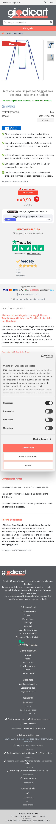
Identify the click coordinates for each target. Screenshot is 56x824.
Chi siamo (28, 615)
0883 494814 (28, 750)
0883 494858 (16, 728)
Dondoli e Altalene (14, 33)
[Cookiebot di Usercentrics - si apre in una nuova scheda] (41, 356)
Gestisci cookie (28, 673)
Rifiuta (28, 465)
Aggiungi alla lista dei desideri (29, 233)
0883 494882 (28, 767)
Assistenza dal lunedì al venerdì (29, 299)
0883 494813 (28, 782)
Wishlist (28, 658)
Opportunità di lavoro (28, 629)
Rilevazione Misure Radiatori (28, 637)
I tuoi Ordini (28, 662)
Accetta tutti (28, 448)
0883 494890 (46, 719)
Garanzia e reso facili (29, 294)
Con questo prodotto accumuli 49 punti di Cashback (27, 100)
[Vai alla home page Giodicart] (28, 13)
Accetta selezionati (28, 456)
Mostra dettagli (40, 439)
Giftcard (28, 669)
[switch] (49, 411)
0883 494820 (28, 797)
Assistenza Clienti (28, 611)
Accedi (12, 2)
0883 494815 (28, 757)
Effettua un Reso (28, 666)
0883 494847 (22, 719)
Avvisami (29, 192)
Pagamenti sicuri (28, 691)
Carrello (49, 2)
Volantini (28, 626)
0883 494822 (28, 805)
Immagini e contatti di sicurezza (16, 549)
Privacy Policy (28, 619)
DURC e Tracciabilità (28, 633)
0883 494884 (28, 775)
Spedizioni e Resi (28, 687)
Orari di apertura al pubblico (33, 728)
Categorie (28, 28)
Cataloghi (28, 622)
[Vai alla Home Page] (3, 33)
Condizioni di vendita (28, 684)
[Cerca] (50, 22)
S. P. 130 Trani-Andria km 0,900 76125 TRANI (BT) (28, 710)
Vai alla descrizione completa (15, 181)
